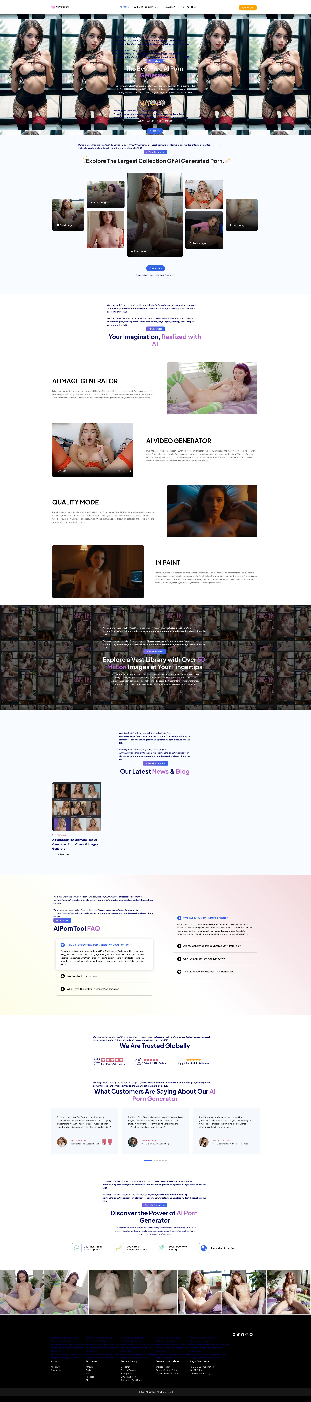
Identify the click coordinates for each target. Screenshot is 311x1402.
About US (55, 1367)
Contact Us (56, 1370)
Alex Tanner (149, 1140)
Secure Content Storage (178, 1248)
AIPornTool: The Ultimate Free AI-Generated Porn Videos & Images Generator (75, 844)
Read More (64, 854)
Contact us (170, 275)
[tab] (104, 944)
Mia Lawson (78, 1140)
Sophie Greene (221, 1140)
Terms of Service (128, 1370)
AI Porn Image (64, 225)
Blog (88, 1380)
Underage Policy (163, 1367)
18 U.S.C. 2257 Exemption (202, 1367)
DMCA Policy (196, 1370)
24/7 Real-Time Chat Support (93, 1248)
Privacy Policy (127, 1373)
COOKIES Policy (128, 1376)
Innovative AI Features (224, 1247)
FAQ (88, 1373)
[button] (148, 1160)
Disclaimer (125, 1367)
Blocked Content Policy (166, 1370)
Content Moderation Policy (168, 1373)
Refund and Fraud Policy (132, 1380)
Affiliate (89, 1367)
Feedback (90, 1376)
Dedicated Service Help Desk (136, 1248)
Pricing (89, 1370)
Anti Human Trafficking (200, 1373)
